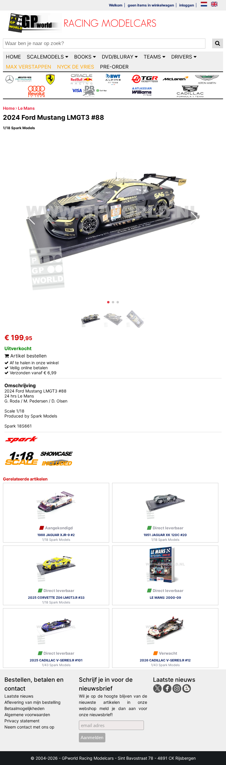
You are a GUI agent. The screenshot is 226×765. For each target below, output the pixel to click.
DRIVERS (182, 57)
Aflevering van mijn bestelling (32, 702)
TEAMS (153, 57)
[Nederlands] (204, 4)
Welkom (115, 5)
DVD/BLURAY (118, 57)
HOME (13, 57)
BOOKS (83, 57)
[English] (214, 4)
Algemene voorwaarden (27, 714)
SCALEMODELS (46, 57)
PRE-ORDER (114, 67)
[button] (108, 302)
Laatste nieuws (18, 696)
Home (9, 108)
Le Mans (26, 108)
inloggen (186, 5)
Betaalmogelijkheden (24, 708)
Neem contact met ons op (29, 726)
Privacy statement (21, 720)
